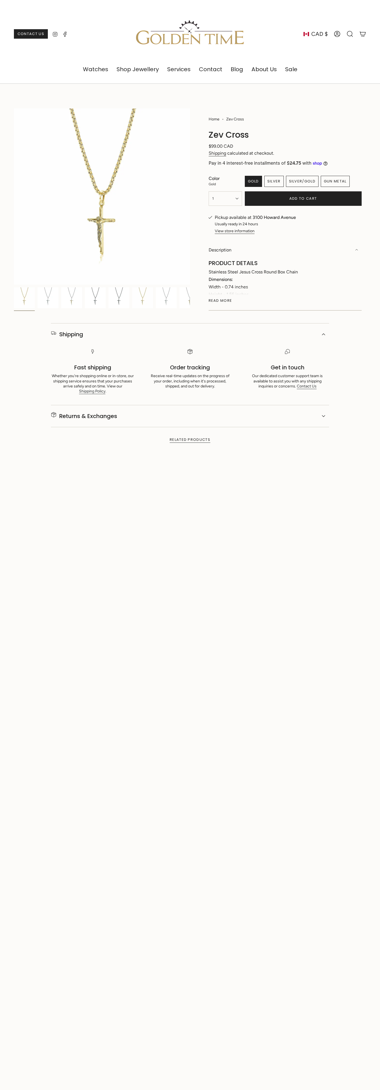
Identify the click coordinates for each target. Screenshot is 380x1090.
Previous (13, 196)
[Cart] (362, 34)
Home (214, 119)
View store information (235, 231)
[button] (95, 69)
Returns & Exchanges (88, 416)
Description (220, 250)
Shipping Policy (92, 391)
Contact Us (307, 386)
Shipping (217, 153)
